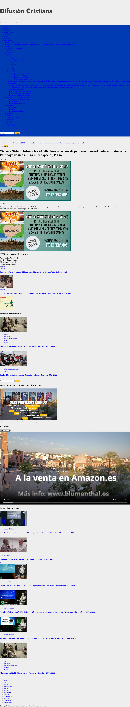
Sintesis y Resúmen (17, 112)
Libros (6, 28)
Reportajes (7, 555)
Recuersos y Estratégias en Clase (18, 97)
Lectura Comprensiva (18, 103)
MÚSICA (6, 341)
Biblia (9, 116)
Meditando (10, 122)
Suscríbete (3, 135)
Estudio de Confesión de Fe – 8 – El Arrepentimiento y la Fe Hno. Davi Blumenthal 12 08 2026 (39, 533)
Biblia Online (15, 118)
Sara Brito (10, 43)
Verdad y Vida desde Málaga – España (41, 45)
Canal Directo (8, 53)
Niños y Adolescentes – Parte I (21, 91)
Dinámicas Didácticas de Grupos (18, 61)
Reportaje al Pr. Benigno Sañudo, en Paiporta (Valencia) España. (27, 559)
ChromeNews (32, 706)
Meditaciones (8, 41)
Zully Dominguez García (19, 59)
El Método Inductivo (21, 75)
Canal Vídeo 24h (9, 126)
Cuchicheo (14, 63)
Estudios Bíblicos (12, 71)
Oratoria (13, 107)
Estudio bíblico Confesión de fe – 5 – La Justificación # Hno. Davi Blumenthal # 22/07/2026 (38, 638)
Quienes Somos (9, 32)
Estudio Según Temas (21, 77)
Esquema (14, 101)
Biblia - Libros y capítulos (11, 369)
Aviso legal (10, 51)
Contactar (7, 47)
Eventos (6, 30)
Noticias (6, 38)
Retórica (10, 105)
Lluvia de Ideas (16, 65)
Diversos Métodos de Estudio (21, 73)
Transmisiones (8, 128)
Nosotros (10, 124)
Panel (12, 67)
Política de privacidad (14, 49)
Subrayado (10, 114)
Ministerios (7, 337)
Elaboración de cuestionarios (20, 99)
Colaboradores (12, 57)
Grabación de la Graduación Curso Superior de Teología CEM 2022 (28, 375)
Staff (8, 34)
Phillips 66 (14, 69)
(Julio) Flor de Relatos (70, 86)
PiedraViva (7, 55)
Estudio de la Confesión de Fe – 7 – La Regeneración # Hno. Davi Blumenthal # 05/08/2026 (37, 586)
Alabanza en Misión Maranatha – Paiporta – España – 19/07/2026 (27, 346)
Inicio (5, 26)
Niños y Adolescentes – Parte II (21, 93)
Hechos (6, 36)
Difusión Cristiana (26, 11)
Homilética (10, 120)
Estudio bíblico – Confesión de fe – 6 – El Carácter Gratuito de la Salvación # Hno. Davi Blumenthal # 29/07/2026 (47, 612)
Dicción (13, 110)
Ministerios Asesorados (10, 339)
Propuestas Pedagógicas (15, 89)
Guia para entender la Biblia (23, 79)
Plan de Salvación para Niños (20, 95)
